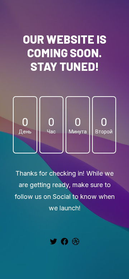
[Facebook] (64, 244)
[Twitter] (53, 244)
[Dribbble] (75, 244)
